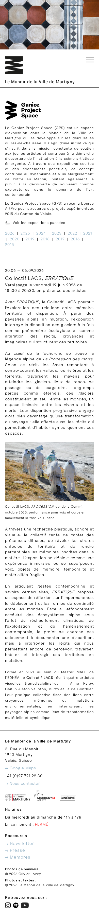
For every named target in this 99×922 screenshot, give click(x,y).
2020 (15, 239)
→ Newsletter (19, 843)
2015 (9, 245)
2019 (30, 239)
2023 (57, 233)
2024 (41, 233)
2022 (72, 233)
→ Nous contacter (22, 784)
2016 (75, 239)
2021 (87, 233)
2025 (25, 233)
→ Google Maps (20, 768)
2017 (60, 239)
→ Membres (17, 857)
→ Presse (15, 850)
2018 (45, 239)
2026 (9, 233)
